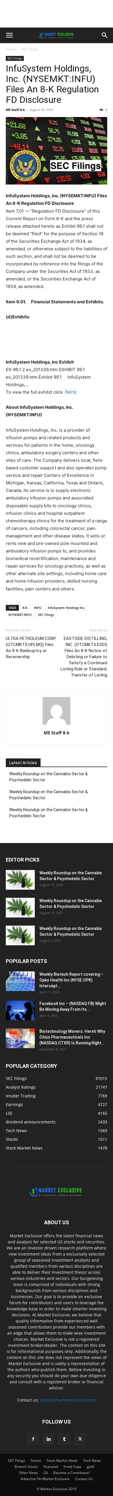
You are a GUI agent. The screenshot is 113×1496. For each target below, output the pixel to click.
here (70, 392)
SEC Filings (30, 49)
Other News (28, 1472)
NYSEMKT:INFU (20, 614)
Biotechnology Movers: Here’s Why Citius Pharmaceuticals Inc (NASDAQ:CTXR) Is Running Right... (72, 1037)
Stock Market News (62, 1460)
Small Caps (72, 1466)
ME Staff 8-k (15, 109)
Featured (50, 1466)
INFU (37, 607)
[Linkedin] (48, 1439)
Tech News (92, 1460)
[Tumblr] (64, 1439)
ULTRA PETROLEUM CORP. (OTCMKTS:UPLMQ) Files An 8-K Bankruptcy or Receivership (31, 647)
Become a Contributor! (71, 1472)
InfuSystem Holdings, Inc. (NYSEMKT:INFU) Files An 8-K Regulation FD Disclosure (52, 84)
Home (11, 49)
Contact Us (84, 1478)
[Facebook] (33, 1439)
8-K (25, 607)
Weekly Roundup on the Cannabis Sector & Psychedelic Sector (48, 776)
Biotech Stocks (26, 1466)
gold (90, 1466)
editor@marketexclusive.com (68, 1400)
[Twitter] (80, 1439)
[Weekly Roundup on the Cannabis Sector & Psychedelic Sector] (20, 880)
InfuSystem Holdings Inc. (66, 607)
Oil (45, 1472)
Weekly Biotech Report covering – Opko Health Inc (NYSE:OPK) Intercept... (71, 980)
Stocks (36, 1460)
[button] (9, 35)
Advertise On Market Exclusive (45, 1478)
